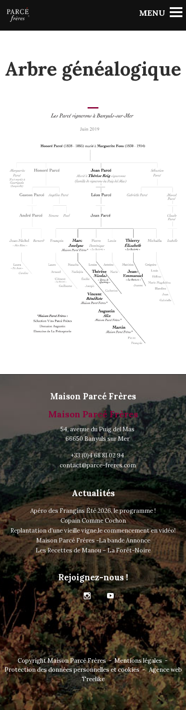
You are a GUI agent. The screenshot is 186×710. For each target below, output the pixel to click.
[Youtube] (110, 596)
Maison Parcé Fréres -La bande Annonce (93, 540)
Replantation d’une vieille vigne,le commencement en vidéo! (93, 530)
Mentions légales (138, 661)
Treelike (93, 679)
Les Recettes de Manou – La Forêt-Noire (93, 550)
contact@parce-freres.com (98, 465)
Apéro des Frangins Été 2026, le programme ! (93, 511)
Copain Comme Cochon (93, 521)
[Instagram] (87, 596)
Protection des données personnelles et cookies (72, 670)
